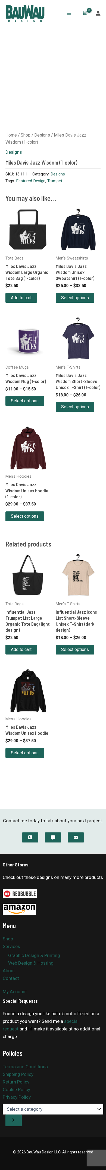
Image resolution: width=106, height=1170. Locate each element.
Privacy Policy (17, 1097)
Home (11, 135)
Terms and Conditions (25, 1066)
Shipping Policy (18, 1074)
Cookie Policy (16, 1089)
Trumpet (54, 180)
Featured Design (30, 180)
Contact (11, 978)
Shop (25, 135)
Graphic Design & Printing (34, 955)
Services (11, 946)
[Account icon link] (98, 13)
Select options (75, 297)
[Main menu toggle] (69, 13)
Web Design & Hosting (31, 963)
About (9, 970)
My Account (15, 991)
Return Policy (16, 1082)
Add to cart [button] (21, 297)
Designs (42, 135)
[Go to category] (13, 1120)
